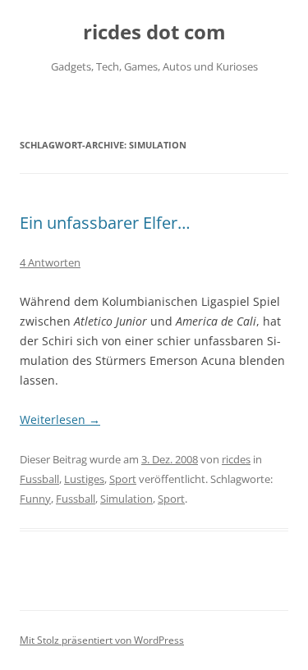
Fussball (39, 479)
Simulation (126, 498)
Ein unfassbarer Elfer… (105, 223)
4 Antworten (50, 262)
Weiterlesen (60, 419)
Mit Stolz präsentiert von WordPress (102, 640)
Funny (35, 498)
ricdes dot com (154, 32)
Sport (122, 479)
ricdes (236, 459)
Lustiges (84, 479)
